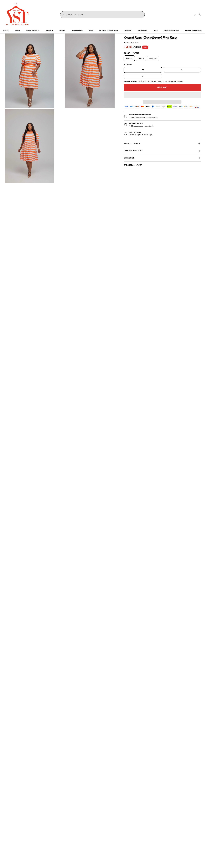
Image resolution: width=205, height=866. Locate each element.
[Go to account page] (195, 14)
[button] (162, 95)
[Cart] (200, 14)
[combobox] (102, 14)
